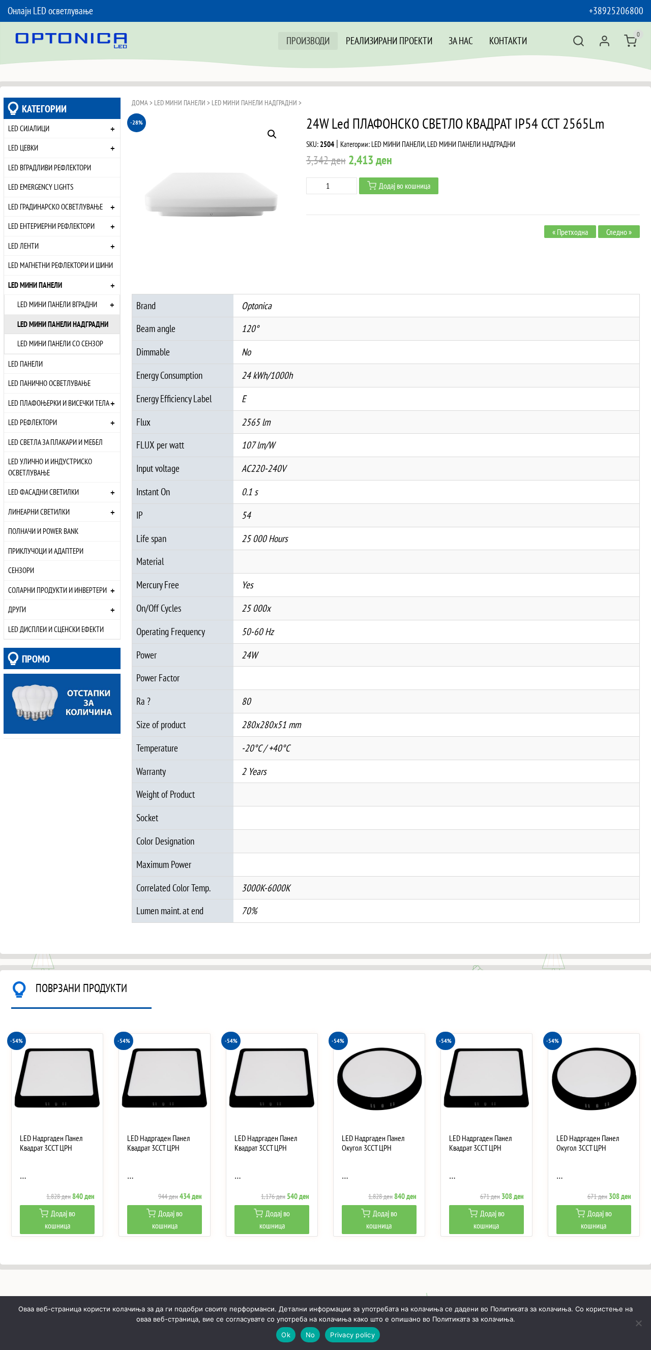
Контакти (508, 40)
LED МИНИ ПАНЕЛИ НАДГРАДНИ (62, 324)
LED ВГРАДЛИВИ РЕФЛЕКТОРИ (49, 167)
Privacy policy (352, 1335)
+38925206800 (616, 10)
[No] (638, 1323)
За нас (461, 40)
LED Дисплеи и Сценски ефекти (56, 629)
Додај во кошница (404, 186)
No (310, 1335)
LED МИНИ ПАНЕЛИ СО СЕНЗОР (60, 343)
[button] (272, 134)
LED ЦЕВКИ (23, 147)
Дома (140, 102)
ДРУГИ (17, 609)
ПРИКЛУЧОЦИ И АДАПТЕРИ (45, 551)
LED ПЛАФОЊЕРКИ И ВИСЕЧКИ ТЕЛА (58, 403)
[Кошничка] (630, 41)
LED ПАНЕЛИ (25, 363)
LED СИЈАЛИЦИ (28, 128)
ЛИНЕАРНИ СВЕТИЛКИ (39, 511)
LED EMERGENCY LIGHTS (40, 187)
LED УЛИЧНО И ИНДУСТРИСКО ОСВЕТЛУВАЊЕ (50, 466)
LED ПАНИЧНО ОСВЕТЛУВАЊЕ (49, 383)
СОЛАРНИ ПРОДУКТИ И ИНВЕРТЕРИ (57, 590)
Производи (308, 40)
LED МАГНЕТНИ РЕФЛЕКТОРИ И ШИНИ (60, 265)
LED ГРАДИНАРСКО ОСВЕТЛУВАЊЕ (55, 206)
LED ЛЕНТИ (23, 246)
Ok (285, 1335)
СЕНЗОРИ (21, 570)
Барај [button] (578, 41)
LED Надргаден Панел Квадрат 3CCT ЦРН (51, 1143)
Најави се (604, 41)
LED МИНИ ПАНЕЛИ (35, 285)
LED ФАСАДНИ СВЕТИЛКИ (43, 492)
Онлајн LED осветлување (50, 10)
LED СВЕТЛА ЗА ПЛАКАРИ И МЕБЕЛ (55, 442)
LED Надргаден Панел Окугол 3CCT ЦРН (373, 1143)
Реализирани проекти (389, 40)
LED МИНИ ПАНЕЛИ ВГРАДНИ (57, 304)
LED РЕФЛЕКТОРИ (32, 422)
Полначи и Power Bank (43, 531)
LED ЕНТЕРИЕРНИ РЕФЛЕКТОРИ (51, 226)
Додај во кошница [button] (60, 1219)
